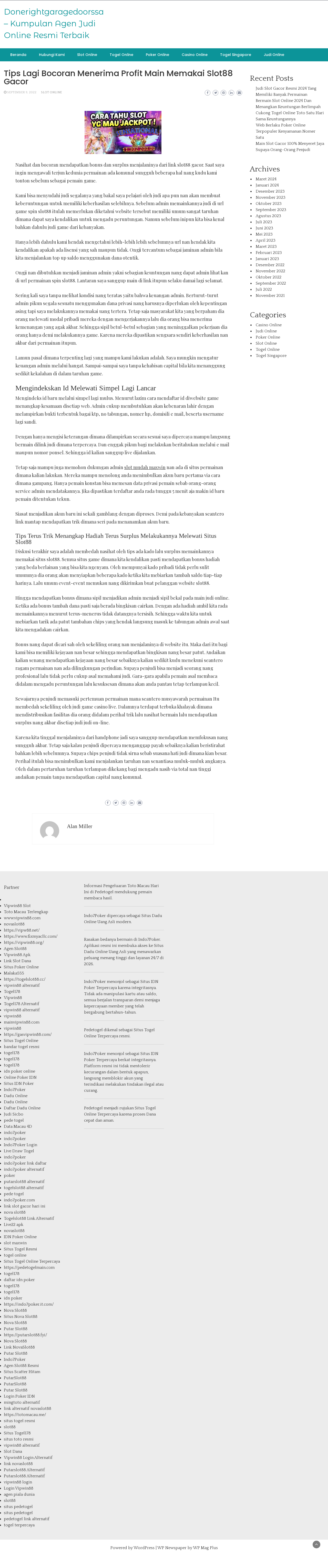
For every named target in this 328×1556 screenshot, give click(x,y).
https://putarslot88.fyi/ (25, 1335)
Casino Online (195, 54)
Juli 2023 (264, 222)
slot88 (10, 1427)
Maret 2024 (266, 179)
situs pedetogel (18, 1506)
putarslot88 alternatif (24, 1181)
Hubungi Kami (52, 54)
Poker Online (157, 54)
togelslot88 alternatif (24, 1188)
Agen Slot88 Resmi (21, 1365)
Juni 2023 (264, 228)
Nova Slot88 (15, 1310)
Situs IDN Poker (19, 1083)
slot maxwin (15, 1243)
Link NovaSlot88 (19, 1347)
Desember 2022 (270, 265)
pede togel (14, 1120)
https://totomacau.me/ (25, 1414)
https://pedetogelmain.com (29, 1267)
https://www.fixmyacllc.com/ (31, 936)
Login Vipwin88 (18, 1488)
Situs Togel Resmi (20, 1249)
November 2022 (270, 271)
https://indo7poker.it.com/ (29, 1304)
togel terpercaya (19, 1525)
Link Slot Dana (17, 961)
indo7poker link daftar (25, 1163)
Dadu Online (15, 1096)
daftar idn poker (19, 1280)
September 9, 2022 (21, 92)
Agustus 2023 (268, 216)
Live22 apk (13, 1224)
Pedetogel (104, 892)
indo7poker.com (19, 1200)
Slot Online (87, 54)
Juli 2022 (264, 289)
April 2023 (265, 240)
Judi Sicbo (13, 1114)
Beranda (18, 54)
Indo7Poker (15, 1089)
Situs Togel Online (21, 1040)
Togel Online (121, 54)
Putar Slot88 (15, 1329)
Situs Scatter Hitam (22, 1371)
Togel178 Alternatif (21, 1004)
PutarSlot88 (15, 1378)
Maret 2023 (266, 246)
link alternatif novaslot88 (27, 1408)
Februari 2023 (269, 252)
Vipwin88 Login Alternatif (28, 1457)
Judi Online (274, 54)
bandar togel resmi (21, 1046)
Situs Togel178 (17, 1433)
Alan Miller (79, 826)
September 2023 (271, 209)
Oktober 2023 (269, 203)
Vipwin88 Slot (17, 905)
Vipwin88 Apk (17, 955)
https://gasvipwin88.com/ (28, 1034)
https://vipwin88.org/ (24, 942)
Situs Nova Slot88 (20, 1316)
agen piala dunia (19, 1494)
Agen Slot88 (15, 948)
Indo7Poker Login (20, 1145)
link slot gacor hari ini (24, 1206)
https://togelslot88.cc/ (25, 979)
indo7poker (15, 1132)
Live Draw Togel (19, 1151)
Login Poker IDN (19, 1396)
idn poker (13, 1298)
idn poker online (19, 1071)
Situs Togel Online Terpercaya (32, 1261)
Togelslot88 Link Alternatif (29, 1218)
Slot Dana (13, 1451)
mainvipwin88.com (21, 1022)
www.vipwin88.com (22, 918)
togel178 (11, 1053)
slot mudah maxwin (145, 467)
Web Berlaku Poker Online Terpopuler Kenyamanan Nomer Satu (285, 131)
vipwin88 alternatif (22, 985)
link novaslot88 (18, 1463)
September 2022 (271, 283)
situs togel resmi (19, 1421)
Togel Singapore (235, 54)
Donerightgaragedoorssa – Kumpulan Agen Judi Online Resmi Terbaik (54, 23)
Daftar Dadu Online (22, 1108)
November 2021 (270, 295)
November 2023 (270, 197)
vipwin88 (12, 1016)
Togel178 (12, 991)
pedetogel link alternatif (26, 1519)
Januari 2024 (267, 185)
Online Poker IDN (20, 1077)
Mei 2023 (264, 234)
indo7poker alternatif (24, 1169)
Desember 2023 (270, 191)
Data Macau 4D (18, 1126)
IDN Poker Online (20, 1237)
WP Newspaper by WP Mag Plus (187, 1548)
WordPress (144, 1548)
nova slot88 (15, 1212)
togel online (15, 1255)
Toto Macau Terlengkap (26, 912)
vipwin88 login (18, 1482)
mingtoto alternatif (22, 1402)
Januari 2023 (267, 259)
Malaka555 (14, 973)
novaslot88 (14, 924)
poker (9, 1175)
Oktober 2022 (268, 277)
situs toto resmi (19, 1439)
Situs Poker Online (21, 967)
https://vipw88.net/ (22, 930)
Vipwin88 (13, 997)
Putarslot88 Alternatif (24, 1470)
